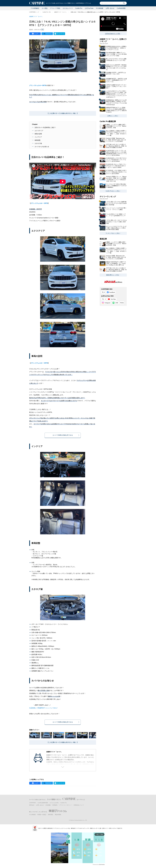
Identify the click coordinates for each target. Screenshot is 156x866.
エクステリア (39, 130)
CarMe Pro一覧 (47, 12)
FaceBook (112, 292)
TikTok (122, 302)
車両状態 (37, 140)
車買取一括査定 (41, 814)
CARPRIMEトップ (34, 12)
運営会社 (31, 805)
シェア (36, 33)
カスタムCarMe (54, 802)
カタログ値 (38, 143)
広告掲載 (48, 805)
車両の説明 (38, 134)
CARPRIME (32, 802)
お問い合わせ (110, 8)
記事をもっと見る (113, 116)
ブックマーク (60, 33)
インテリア (38, 137)
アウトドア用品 (55, 8)
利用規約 (54, 805)
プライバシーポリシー (65, 805)
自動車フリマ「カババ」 (60, 12)
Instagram (107, 302)
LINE (116, 302)
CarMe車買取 (121, 8)
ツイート (48, 33)
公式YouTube (89, 8)
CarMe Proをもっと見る (113, 191)
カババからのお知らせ (42, 146)
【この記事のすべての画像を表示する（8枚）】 (62, 113)
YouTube (113, 299)
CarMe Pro (78, 8)
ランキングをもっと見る (113, 233)
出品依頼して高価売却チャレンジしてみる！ (43, 708)
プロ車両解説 (35, 8)
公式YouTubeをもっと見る (112, 33)
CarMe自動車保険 (43, 802)
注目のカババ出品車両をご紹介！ (45, 127)
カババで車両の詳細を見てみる (63, 435)
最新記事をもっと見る (112, 275)
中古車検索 (99, 8)
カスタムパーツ (68, 8)
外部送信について (79, 805)
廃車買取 (50, 814)
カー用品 (44, 8)
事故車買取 (58, 814)
